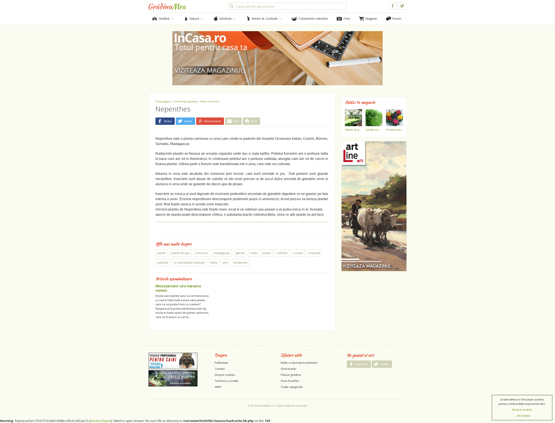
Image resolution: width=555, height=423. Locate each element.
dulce (213, 262)
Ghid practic (288, 369)
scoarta (298, 253)
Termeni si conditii (226, 381)
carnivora (201, 253)
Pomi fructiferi (290, 381)
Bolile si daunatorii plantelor (299, 363)
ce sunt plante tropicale (189, 262)
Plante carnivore (209, 101)
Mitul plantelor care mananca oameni (178, 288)
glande (240, 253)
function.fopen (100, 421)
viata (253, 253)
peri (225, 262)
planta (267, 253)
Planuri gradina (291, 375)
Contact (220, 369)
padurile (162, 262)
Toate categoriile (292, 387)
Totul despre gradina (185, 101)
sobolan (282, 253)
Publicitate (221, 363)
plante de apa (180, 253)
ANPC (218, 387)
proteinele (241, 262)
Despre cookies (225, 375)
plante (161, 253)
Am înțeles (524, 416)
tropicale (314, 253)
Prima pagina (163, 101)
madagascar (222, 253)
